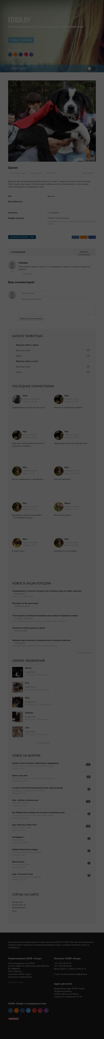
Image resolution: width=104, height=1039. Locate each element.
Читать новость (52, 549)
